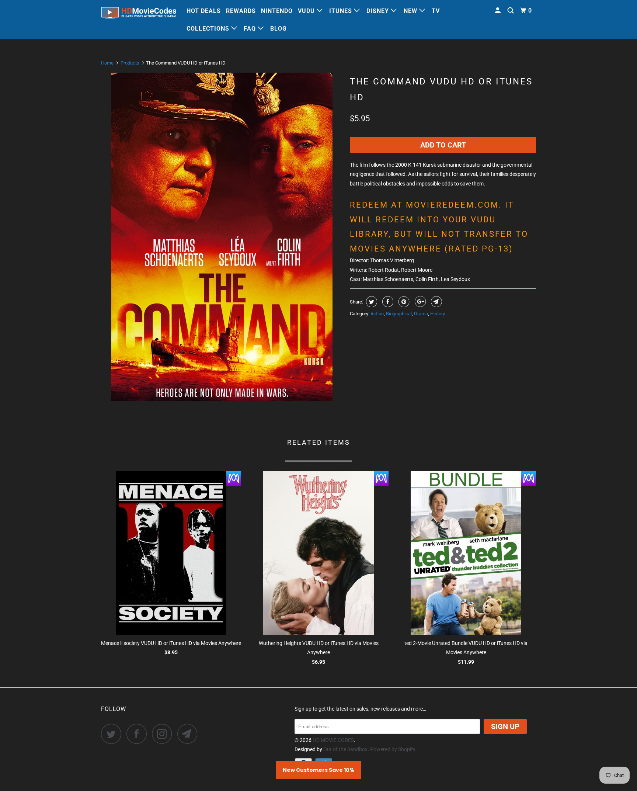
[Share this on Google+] (419, 301)
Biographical (399, 313)
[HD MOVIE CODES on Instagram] (164, 734)
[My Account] (498, 11)
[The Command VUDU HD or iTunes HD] (221, 236)
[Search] (511, 11)
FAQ (251, 28)
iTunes (341, 10)
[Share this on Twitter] (370, 301)
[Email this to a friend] (435, 301)
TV (436, 10)
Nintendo (277, 10)
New (411, 10)
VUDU (307, 10)
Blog (278, 28)
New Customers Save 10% (318, 770)
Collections (209, 28)
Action (377, 313)
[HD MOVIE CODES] (139, 14)
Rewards (241, 10)
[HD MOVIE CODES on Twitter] (113, 734)
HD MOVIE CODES (333, 740)
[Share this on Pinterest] (403, 301)
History (437, 313)
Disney (378, 10)
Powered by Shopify (392, 749)
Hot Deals (204, 10)
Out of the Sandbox (345, 749)
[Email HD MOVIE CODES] (189, 734)
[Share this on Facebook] (386, 301)
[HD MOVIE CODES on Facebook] (138, 734)
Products (130, 63)
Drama (421, 313)
